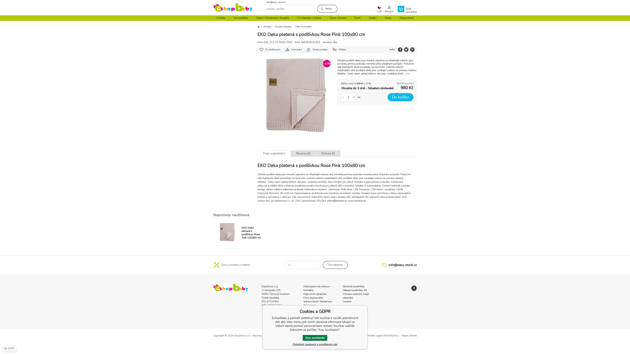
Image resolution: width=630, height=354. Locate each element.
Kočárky (220, 18)
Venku (388, 18)
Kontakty (308, 290)
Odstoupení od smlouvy (316, 286)
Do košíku (400, 97)
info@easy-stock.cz (276, 2)
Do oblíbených (272, 49)
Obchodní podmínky (354, 286)
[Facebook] (414, 288)
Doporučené (407, 18)
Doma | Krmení (337, 18)
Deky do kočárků (304, 26)
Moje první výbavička (314, 294)
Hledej (328, 8)
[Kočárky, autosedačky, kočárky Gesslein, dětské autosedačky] (259, 27)
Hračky (373, 18)
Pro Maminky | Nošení (309, 18)
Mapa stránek (409, 335)
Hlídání (342, 49)
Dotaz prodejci (320, 49)
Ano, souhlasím (315, 337)
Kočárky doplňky (283, 26)
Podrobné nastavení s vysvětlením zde (315, 344)
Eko (335, 42)
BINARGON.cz (391, 335)
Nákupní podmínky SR (355, 290)
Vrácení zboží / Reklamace (317, 301)
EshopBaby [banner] (233, 7)
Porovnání (296, 49)
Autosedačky (240, 18)
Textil (357, 18)
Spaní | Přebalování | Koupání (272, 18)
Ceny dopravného (313, 297)
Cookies (347, 301)
